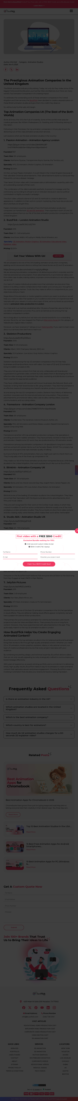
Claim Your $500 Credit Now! (39, 564)
